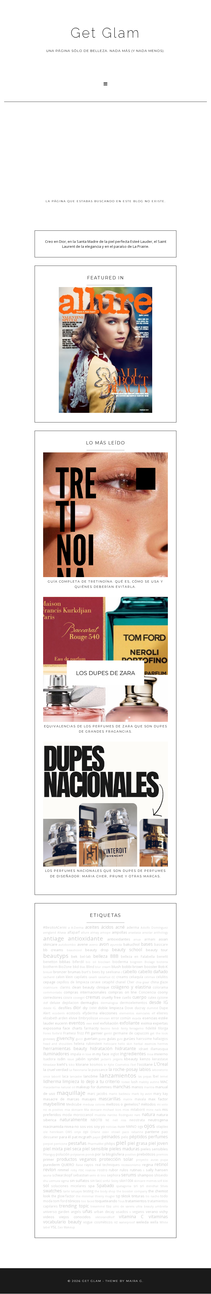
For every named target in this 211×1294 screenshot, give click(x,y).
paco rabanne (132, 1132)
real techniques (107, 1164)
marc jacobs (97, 1093)
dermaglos (89, 1002)
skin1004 (126, 1180)
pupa (164, 1160)
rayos (88, 1164)
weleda (142, 1222)
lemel (164, 1076)
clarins (65, 987)
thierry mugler (105, 1196)
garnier (97, 1033)
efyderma (90, 1013)
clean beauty (83, 987)
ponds (89, 1154)
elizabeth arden (55, 1018)
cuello (126, 997)
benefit (162, 956)
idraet (143, 1049)
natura (148, 1114)
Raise (79, 1165)
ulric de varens (123, 1206)
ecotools (73, 1013)
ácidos (107, 927)
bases (147, 944)
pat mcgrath (82, 1136)
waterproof (127, 1222)
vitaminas (158, 1217)
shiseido (161, 1175)
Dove (129, 1008)
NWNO (131, 1126)
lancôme (91, 1076)
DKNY (93, 1008)
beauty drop (96, 949)
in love (86, 1054)
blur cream (103, 967)
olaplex (162, 1126)
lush (134, 1081)
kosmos (96, 1064)
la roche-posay (123, 1069)
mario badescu (119, 1094)
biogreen (136, 962)
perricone (60, 1144)
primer (48, 1159)
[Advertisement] (105, 151)
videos (48, 1216)
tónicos (74, 1200)
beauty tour (157, 949)
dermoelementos (133, 1002)
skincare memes (145, 1181)
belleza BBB (105, 956)
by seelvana (110, 972)
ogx (140, 1126)
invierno (161, 1053)
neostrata (137, 1120)
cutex (152, 997)
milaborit (138, 1109)
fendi (115, 1028)
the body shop (105, 1191)
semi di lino (98, 1175)
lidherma (52, 1081)
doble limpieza (110, 1007)
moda (67, 1114)
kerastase (160, 1059)
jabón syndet (87, 1058)
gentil (108, 1033)
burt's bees (91, 972)
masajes (89, 1099)
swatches (52, 1191)
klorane (82, 1064)
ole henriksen (53, 1132)
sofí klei (162, 1181)
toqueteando (106, 1200)
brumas (74, 971)
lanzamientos (117, 1075)
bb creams (53, 949)
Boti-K (163, 966)
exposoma (52, 1028)
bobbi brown (132, 966)
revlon (49, 1170)
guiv (120, 1039)
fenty (124, 1028)
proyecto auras (147, 1160)
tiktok (126, 1195)
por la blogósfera (109, 1154)
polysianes (77, 1154)
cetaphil (108, 982)
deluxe (55, 1002)
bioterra (162, 962)
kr (105, 1065)
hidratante (125, 1048)
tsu (108, 1206)
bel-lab (85, 956)
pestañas (77, 1143)
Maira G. (134, 1281)
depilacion (70, 1002)
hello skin (125, 1044)
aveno (93, 945)
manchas (122, 1087)
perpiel (48, 1144)
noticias (111, 1127)
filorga (163, 1028)
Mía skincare (93, 1110)
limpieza (70, 1081)
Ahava (61, 932)
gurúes (129, 1038)
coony (163, 992)
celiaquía (136, 977)
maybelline (54, 1104)
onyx (77, 1132)
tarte (66, 1191)
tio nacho (152, 1196)
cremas (93, 997)
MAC (164, 1081)
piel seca (72, 1149)
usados (122, 1211)
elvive (73, 1018)
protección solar (116, 1159)
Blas (82, 967)
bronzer (60, 971)
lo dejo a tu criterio (100, 1081)
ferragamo (136, 1028)
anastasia (134, 932)
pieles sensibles (154, 1148)
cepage (49, 981)
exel (96, 1023)
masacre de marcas (61, 1099)
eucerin (61, 1023)
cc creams (120, 977)
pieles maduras (124, 1149)
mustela (100, 1115)
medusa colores (94, 1104)
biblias (64, 961)
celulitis (162, 977)
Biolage (150, 962)
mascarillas (110, 1099)
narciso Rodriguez (120, 1115)
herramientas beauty (65, 1048)
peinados (110, 1137)
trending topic (74, 1206)
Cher (130, 982)
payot (97, 1137)
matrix (127, 1099)
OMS (68, 1132)
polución (63, 1154)
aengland (49, 932)
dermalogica (109, 1003)
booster (150, 966)
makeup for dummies (94, 1086)
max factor (158, 1099)
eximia (146, 1023)
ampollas (119, 932)
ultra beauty (145, 1206)
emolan (104, 1018)
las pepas (144, 1076)
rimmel (63, 1169)
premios (162, 1154)
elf (153, 1013)
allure (85, 932)
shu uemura (51, 1181)
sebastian (81, 1175)
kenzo (145, 1058)
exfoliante (130, 1023)
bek (74, 956)
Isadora (49, 1059)
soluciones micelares (68, 1186)
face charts (72, 1028)
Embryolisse (88, 1018)
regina (147, 1164)
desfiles (65, 1007)
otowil (115, 1132)
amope (105, 932)
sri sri (139, 1186)
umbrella (161, 1206)
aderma (133, 927)
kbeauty (131, 1058)
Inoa (150, 1054)
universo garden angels (62, 1211)
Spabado (105, 1185)
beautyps (55, 955)
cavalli (92, 977)
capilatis (80, 977)
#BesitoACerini (54, 927)
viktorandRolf (104, 1217)
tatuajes (76, 1191)
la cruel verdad (55, 1069)
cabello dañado (153, 972)
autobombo (67, 945)
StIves (164, 1186)
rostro (102, 1170)
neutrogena (158, 1119)
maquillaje (71, 1093)
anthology (161, 932)
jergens (118, 1059)
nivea (69, 1126)
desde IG (158, 1002)
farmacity (91, 1028)
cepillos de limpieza (73, 982)
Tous (121, 1201)
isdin (61, 1058)
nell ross (119, 1120)
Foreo (47, 1033)
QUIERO (67, 1164)
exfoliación (109, 1023)
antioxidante (85, 938)
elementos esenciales (134, 1013)
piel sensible (95, 1149)
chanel (120, 982)
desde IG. (50, 1008)
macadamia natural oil (59, 1087)
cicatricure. (50, 987)
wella (154, 1222)
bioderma (120, 961)
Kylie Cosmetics (118, 1065)
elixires (162, 1013)
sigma (65, 1181)
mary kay (160, 1093)
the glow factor (63, 1196)
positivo (130, 1154)
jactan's (106, 1059)
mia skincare (74, 1110)
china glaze (159, 982)
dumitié (152, 1008)
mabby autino (149, 1082)
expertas (160, 1023)
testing (88, 1191)
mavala (140, 1099)
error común (121, 1018)
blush (116, 966)
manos (137, 1086)
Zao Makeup (66, 1227)
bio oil (91, 962)
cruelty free (111, 997)
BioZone (65, 966)
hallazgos (160, 1038)
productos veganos (77, 1159)
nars (137, 1115)
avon (104, 944)
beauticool (74, 950)
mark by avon (142, 1094)
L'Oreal (161, 1064)
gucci (79, 1039)
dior (77, 1007)
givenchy (65, 1038)
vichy (163, 1211)
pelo (124, 1137)
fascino (105, 1028)
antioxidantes (118, 939)
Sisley (114, 1181)
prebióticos (146, 1154)
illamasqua (159, 1049)
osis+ (105, 1132)
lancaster (76, 1076)
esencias (149, 1017)
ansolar (147, 932)
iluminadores (56, 1054)
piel (121, 1142)
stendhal (152, 1186)
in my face (101, 1053)
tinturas (138, 1195)
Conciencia (147, 992)
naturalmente (73, 1120)
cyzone (162, 997)
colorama (160, 987)
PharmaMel (96, 1144)
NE (107, 1120)
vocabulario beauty (62, 1222)
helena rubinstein (88, 1043)
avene (82, 944)
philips (109, 1143)
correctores (52, 997)
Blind (90, 966)
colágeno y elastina (131, 987)
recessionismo (131, 1165)
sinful (106, 1181)
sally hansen (157, 1169)
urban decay (104, 1211)
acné (120, 927)
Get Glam (105, 33)
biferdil (78, 961)
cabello (130, 972)
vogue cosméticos (98, 1222)
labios (145, 1069)
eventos (77, 1023)
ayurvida (116, 945)
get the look (159, 1033)
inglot (114, 1054)
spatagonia (123, 1186)
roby (74, 1170)
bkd (76, 966)
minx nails (153, 1110)
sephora (113, 1175)
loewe (125, 1082)
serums (128, 1175)
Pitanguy (49, 1154)
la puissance (98, 1069)
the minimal (85, 1196)
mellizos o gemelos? (123, 1104)
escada (136, 1018)
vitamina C (131, 1217)
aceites (92, 927)
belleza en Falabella (138, 956)
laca (65, 1076)
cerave (95, 982)
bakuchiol (131, 944)
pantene (152, 1131)
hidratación (101, 1048)
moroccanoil (83, 1114)
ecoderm (58, 1013)
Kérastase (49, 1065)
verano (152, 1211)
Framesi (69, 1033)
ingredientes (133, 1054)
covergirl (79, 998)
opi (85, 1131)
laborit (56, 1076)
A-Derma (77, 928)
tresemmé (97, 1206)
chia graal (142, 982)
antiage (53, 938)
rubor (113, 1169)
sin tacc (96, 1180)
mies (126, 1110)
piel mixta (53, 1149)
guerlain (91, 1038)
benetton (50, 961)
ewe (89, 1023)
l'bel (133, 1065)
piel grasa (137, 1143)
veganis (138, 1211)
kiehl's (62, 1064)
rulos (124, 1169)
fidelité (151, 1028)
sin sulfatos (79, 1180)
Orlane (95, 1132)
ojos (149, 1125)
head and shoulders (58, 1044)
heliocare (110, 1044)
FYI (87, 1033)
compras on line (122, 992)
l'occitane (145, 1064)
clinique (102, 987)
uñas (87, 1211)
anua (137, 939)
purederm (51, 1164)
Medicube (74, 1104)
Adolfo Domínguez (154, 928)
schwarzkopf (62, 1175)
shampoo (145, 1175)
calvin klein (64, 977)
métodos (148, 1104)
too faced (87, 1201)
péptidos (138, 1137)
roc (81, 1170)
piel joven (158, 1143)
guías (111, 1038)
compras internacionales (85, 992)
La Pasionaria (78, 1070)
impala (75, 1054)
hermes (162, 1044)
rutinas (136, 1169)
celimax (149, 977)
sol (46, 1185)
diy (85, 1007)
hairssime (144, 1038)
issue (70, 1059)
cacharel (49, 977)
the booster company (131, 1191)
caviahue (104, 977)
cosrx (67, 997)
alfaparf (73, 932)
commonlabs (52, 992)
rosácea (90, 1170)
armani (149, 939)
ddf (45, 1003)
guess (102, 1039)
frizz (80, 1033)
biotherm (50, 966)
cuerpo (139, 997)
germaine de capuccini (131, 1033)
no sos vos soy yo (89, 1126)
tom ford (60, 1201)
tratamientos (136, 1200)
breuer (47, 972)
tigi (118, 1196)
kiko (72, 1065)
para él (65, 1136)
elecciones (108, 1013)
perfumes (158, 1137)
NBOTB (96, 1120)
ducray (140, 1008)
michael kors (112, 1110)
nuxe (121, 1126)
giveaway (49, 1039)
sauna (47, 1175)
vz (116, 1222)
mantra (149, 1087)
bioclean (104, 962)
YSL (54, 1227)
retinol (161, 1164)
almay (94, 932)
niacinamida (53, 1126)
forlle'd (57, 1033)
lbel (156, 1076)
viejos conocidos (75, 1216)
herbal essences (145, 1044)
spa (91, 1185)
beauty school (127, 950)
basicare (161, 944)
